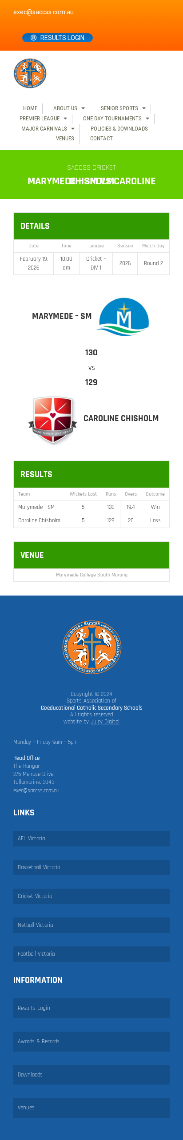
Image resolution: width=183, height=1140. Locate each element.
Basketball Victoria (39, 867)
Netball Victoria (35, 925)
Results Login (62, 37)
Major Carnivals (44, 128)
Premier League (40, 118)
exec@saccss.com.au (43, 12)
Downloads (30, 1074)
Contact (101, 138)
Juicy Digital (105, 721)
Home (30, 108)
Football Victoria (36, 953)
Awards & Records (39, 1041)
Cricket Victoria (35, 896)
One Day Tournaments (112, 118)
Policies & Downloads (119, 128)
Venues (65, 138)
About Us (65, 108)
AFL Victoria (31, 838)
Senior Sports (119, 108)
